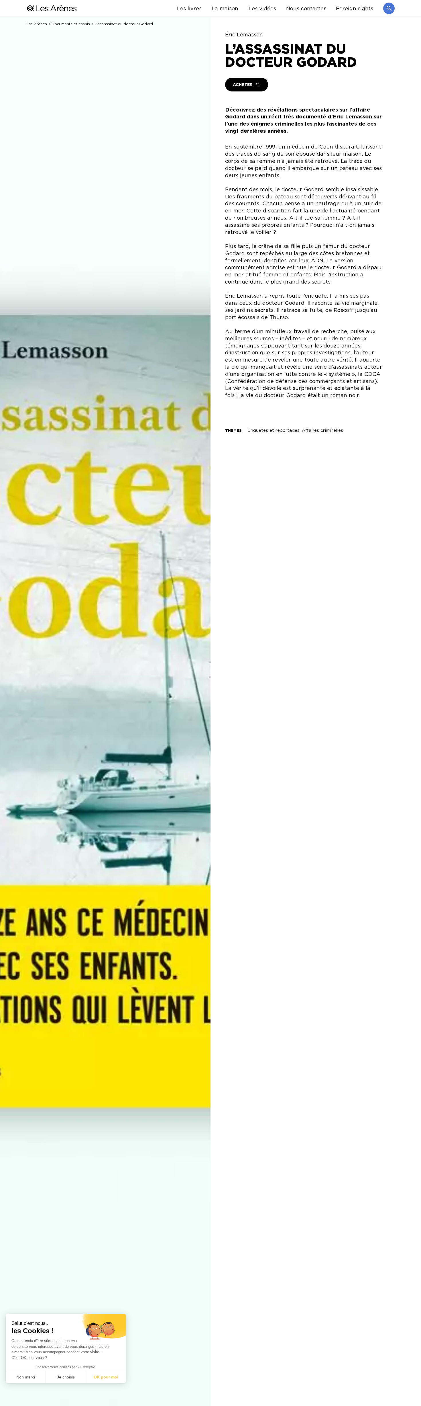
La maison (225, 8)
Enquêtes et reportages (273, 430)
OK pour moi (106, 1377)
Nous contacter (306, 8)
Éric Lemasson (244, 34)
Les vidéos (262, 8)
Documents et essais (71, 24)
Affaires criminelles (322, 430)
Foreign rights (354, 8)
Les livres (189, 8)
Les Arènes (36, 24)
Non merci (25, 1377)
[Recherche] (389, 8)
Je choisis (66, 1377)
